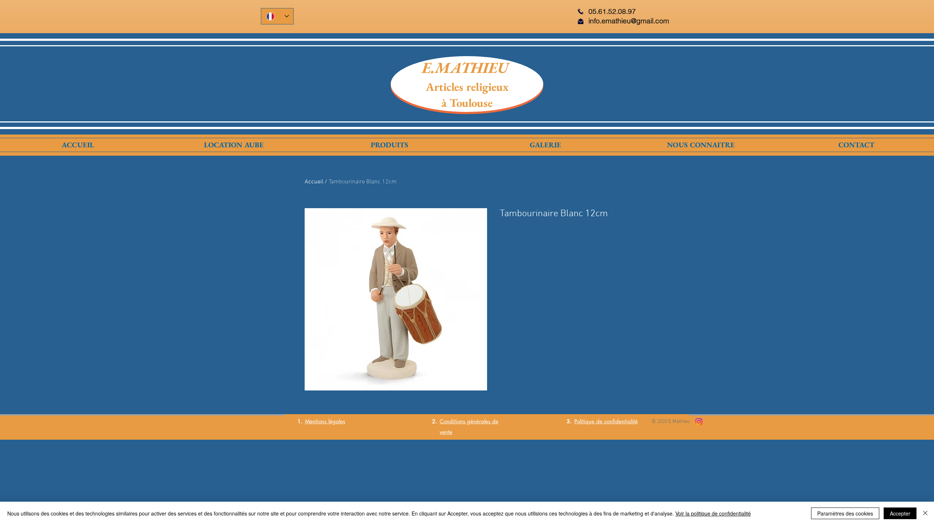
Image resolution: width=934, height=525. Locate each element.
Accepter (900, 513)
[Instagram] (698, 421)
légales (336, 421)
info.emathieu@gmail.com (628, 20)
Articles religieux (467, 86)
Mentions (316, 421)
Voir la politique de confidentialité (713, 513)
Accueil (314, 182)
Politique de (589, 421)
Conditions (452, 421)
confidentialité (621, 421)
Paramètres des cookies (845, 513)
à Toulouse (467, 102)
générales (477, 421)
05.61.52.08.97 (612, 11)
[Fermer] (925, 513)
